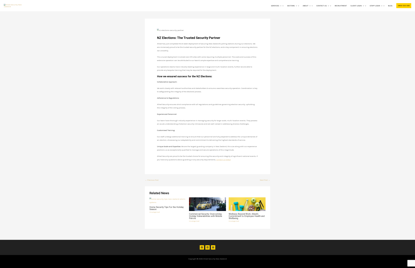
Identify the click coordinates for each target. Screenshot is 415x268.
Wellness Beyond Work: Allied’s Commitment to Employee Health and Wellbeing (247, 216)
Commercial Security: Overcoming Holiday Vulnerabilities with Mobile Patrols (205, 216)
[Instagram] (213, 247)
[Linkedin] (207, 247)
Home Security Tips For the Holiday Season (166, 208)
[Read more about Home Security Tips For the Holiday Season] (167, 200)
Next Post (265, 180)
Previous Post (152, 180)
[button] (280, 6)
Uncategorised (154, 212)
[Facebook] (202, 247)
